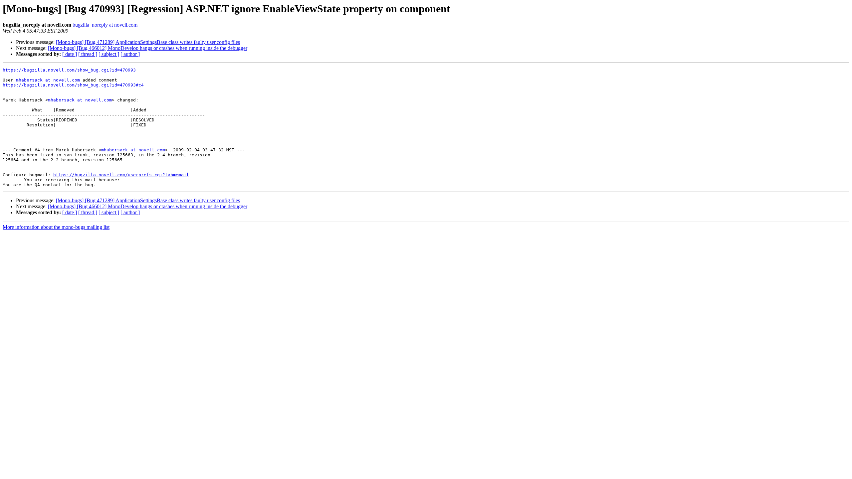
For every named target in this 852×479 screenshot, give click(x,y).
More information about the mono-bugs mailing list (56, 227)
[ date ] (69, 54)
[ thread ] (87, 54)
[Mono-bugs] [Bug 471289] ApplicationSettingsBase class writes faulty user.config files (148, 42)
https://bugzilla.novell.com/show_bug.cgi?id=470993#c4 (73, 84)
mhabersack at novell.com (48, 80)
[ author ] (130, 54)
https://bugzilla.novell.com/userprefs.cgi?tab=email (121, 174)
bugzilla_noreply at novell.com (105, 25)
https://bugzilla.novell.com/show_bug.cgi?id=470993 (69, 70)
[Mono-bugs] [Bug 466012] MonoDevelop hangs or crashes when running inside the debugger (147, 48)
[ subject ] (109, 54)
